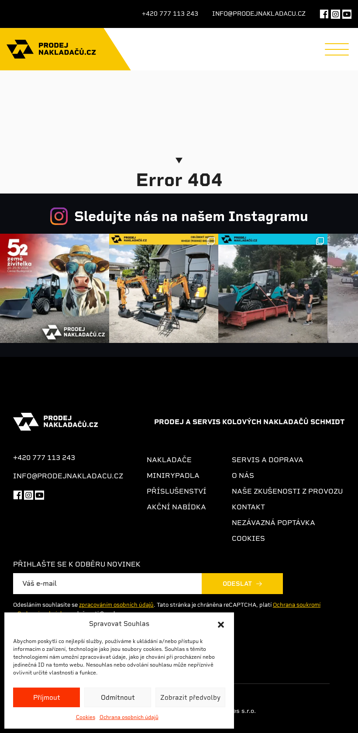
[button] (221, 623)
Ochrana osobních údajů (129, 717)
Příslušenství (177, 491)
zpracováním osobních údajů (116, 605)
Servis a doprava (267, 460)
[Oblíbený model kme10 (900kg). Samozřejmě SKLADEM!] (163, 288)
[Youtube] (39, 494)
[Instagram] (335, 14)
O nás (243, 475)
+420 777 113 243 (170, 13)
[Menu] (336, 49)
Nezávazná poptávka (273, 523)
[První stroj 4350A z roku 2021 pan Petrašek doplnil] (272, 288)
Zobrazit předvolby (190, 698)
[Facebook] (324, 14)
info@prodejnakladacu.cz (259, 13)
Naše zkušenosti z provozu (287, 491)
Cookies (85, 717)
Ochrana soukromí (296, 605)
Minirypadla (173, 475)
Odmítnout (118, 698)
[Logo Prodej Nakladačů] (51, 49)
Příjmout (46, 698)
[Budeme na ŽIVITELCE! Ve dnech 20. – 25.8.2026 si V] (54, 288)
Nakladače (169, 460)
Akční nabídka (176, 507)
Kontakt (248, 507)
